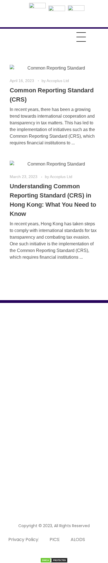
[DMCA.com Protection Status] (54, 560)
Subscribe (86, 497)
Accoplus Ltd (58, 80)
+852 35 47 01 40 (22, 477)
